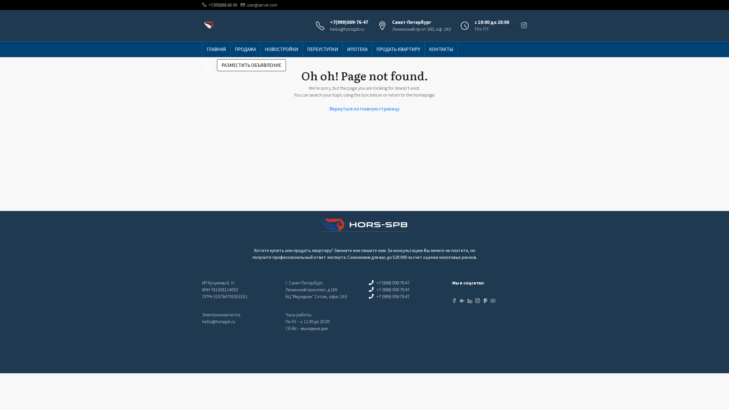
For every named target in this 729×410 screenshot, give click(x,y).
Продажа (245, 49)
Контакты (441, 49)
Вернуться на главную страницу (364, 109)
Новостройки (281, 49)
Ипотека (357, 49)
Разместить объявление (251, 65)
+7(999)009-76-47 (349, 22)
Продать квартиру (398, 49)
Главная (216, 49)
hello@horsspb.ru (347, 29)
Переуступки (322, 49)
